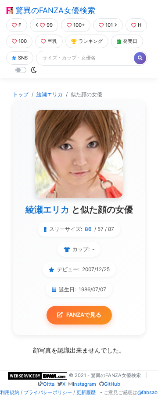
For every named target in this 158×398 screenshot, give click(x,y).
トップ (21, 94)
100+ (79, 25)
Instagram (84, 384)
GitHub (112, 384)
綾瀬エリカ (49, 94)
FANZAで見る (83, 314)
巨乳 (52, 41)
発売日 (130, 41)
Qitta (48, 384)
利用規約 (9, 392)
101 (109, 25)
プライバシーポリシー (48, 392)
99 (50, 25)
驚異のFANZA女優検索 (54, 10)
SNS (23, 58)
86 (88, 229)
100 (22, 41)
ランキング (91, 41)
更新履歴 (86, 392)
